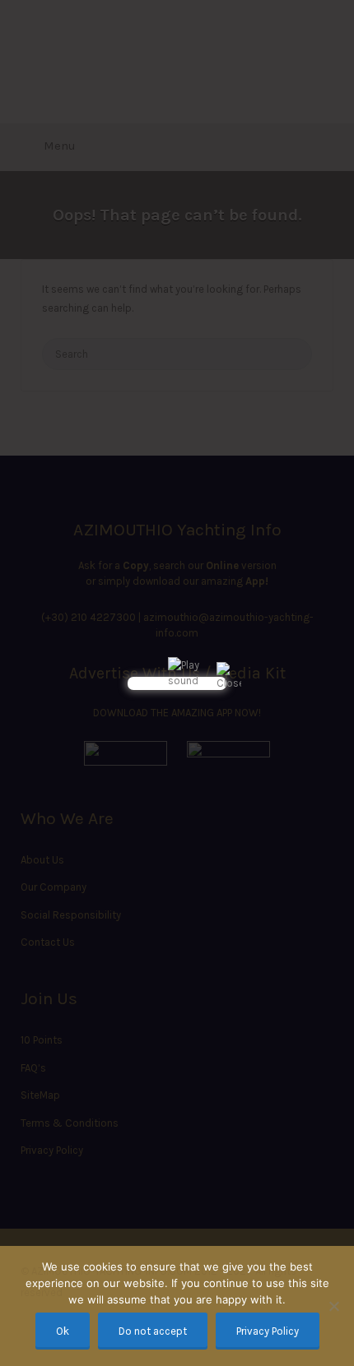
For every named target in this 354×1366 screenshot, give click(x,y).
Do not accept (153, 1331)
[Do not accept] (333, 1306)
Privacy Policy (267, 1331)
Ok (62, 1331)
